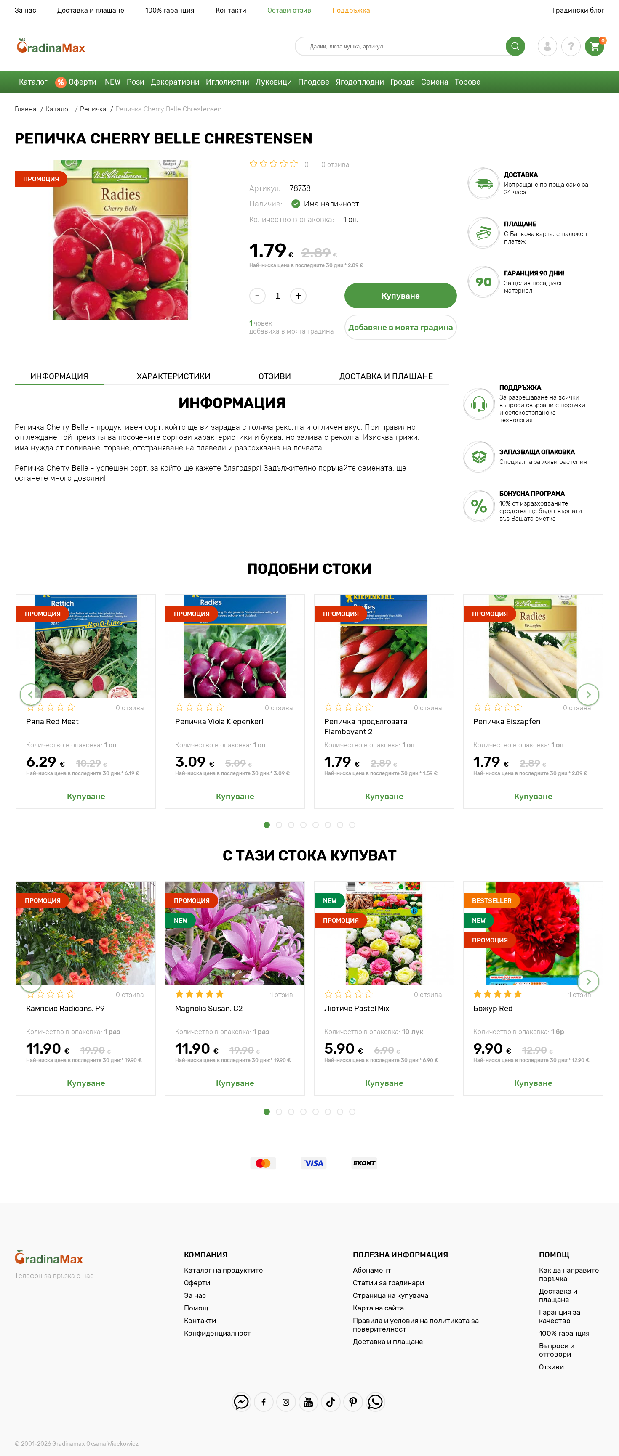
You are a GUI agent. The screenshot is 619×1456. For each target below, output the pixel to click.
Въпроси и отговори (556, 1350)
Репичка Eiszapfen (507, 721)
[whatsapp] (375, 1402)
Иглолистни (227, 82)
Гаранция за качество (559, 1316)
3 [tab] (291, 825)
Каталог (33, 82)
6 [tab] (328, 825)
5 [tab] (315, 825)
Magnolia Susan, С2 (209, 1008)
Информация (59, 376)
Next (588, 694)
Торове (467, 82)
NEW (112, 82)
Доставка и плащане (90, 10)
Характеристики (174, 376)
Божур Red (493, 1008)
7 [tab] (340, 825)
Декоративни (175, 82)
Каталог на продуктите (223, 1270)
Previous (31, 694)
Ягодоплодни (360, 82)
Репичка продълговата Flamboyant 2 (366, 726)
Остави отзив (289, 10)
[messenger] (241, 1402)
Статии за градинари (388, 1283)
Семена (434, 82)
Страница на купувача (390, 1295)
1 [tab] (267, 825)
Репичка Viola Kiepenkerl (219, 721)
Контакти (231, 10)
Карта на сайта (378, 1308)
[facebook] (264, 1402)
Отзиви (275, 376)
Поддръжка (351, 10)
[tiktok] (331, 1402)
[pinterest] (353, 1402)
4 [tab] (303, 825)
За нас (25, 10)
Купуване (401, 296)
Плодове (313, 82)
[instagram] (286, 1402)
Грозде (402, 82)
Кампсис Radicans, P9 (65, 1008)
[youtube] (308, 1402)
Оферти (82, 82)
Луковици (274, 82)
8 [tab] (352, 825)
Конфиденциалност (217, 1333)
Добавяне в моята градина (400, 327)
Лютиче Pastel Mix (357, 1008)
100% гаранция (170, 10)
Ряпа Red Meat (52, 721)
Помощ (196, 1308)
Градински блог (578, 10)
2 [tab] (279, 825)
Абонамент (372, 1270)
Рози (135, 82)
